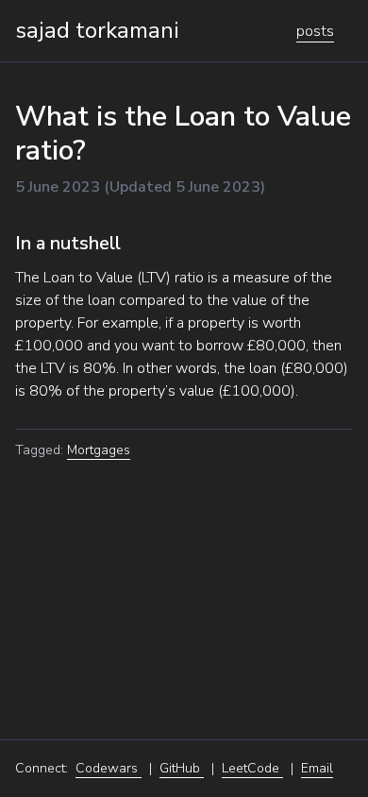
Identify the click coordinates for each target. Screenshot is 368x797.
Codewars (108, 768)
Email (317, 768)
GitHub (181, 768)
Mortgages (98, 450)
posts (315, 31)
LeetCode (252, 768)
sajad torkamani (97, 30)
